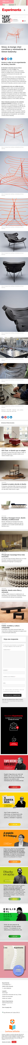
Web (4, 683)
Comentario (7, 649)
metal (13, 411)
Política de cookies (6, 998)
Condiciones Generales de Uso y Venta (11, 994)
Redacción (3, 409)
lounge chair (8, 411)
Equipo (4, 1004)
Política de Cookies (9, 1039)
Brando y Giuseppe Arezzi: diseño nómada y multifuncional (13, 519)
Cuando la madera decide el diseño (14, 484)
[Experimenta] (11, 10)
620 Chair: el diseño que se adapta (14, 450)
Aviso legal (5, 992)
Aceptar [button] (14, 1041)
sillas (15, 411)
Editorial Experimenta (7, 1002)
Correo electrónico (9, 676)
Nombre (5, 670)
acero (18, 409)
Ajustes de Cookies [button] (6, 1042)
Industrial (14, 409)
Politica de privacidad (7, 996)
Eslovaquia (3, 411)
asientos (21, 409)
